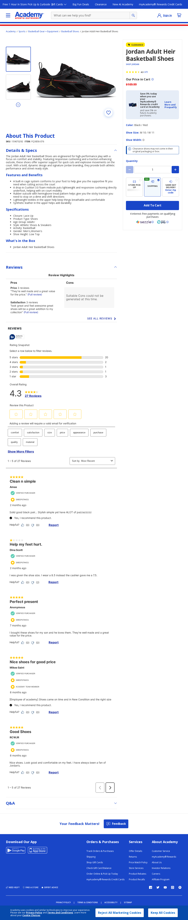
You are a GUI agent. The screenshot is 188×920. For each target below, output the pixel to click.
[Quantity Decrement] (129, 169)
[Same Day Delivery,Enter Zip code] (170, 187)
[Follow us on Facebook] (150, 887)
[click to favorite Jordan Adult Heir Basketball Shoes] (108, 113)
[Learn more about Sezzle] (145, 222)
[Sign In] (159, 15)
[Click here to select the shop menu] (8, 15)
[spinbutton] (152, 169)
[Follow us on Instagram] (172, 887)
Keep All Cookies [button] (163, 913)
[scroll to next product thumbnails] (18, 104)
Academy (11, 31)
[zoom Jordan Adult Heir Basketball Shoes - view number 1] (76, 80)
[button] (170, 105)
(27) (146, 72)
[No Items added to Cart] (179, 15)
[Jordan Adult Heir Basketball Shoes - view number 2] (18, 87)
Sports (22, 31)
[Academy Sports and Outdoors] (29, 15)
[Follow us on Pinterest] (180, 887)
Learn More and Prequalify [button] (170, 104)
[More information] (152, 79)
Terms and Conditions (60, 912)
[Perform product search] (133, 15)
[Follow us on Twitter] (158, 887)
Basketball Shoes (70, 31)
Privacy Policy (34, 912)
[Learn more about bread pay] (162, 222)
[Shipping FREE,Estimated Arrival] (152, 187)
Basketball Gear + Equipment (43, 31)
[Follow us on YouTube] (165, 887)
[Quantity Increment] (175, 169)
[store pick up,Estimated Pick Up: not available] (134, 187)
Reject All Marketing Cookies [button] (119, 913)
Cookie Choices (31, 915)
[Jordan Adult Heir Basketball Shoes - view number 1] (18, 59)
